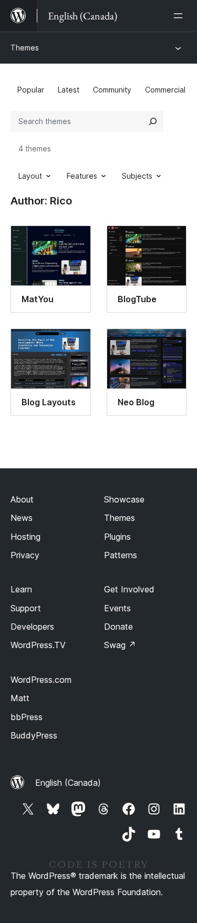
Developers (32, 626)
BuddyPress (34, 735)
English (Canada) (68, 782)
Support (26, 608)
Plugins (117, 536)
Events (117, 608)
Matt (20, 698)
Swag (120, 645)
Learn (21, 589)
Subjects (137, 175)
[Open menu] (180, 16)
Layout (30, 175)
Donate (118, 626)
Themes (25, 47)
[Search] (152, 121)
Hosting (25, 536)
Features (82, 175)
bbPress (27, 717)
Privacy (25, 555)
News (22, 517)
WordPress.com (41, 679)
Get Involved (129, 589)
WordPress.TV (38, 645)
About (22, 499)
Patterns (120, 555)
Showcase (124, 499)
